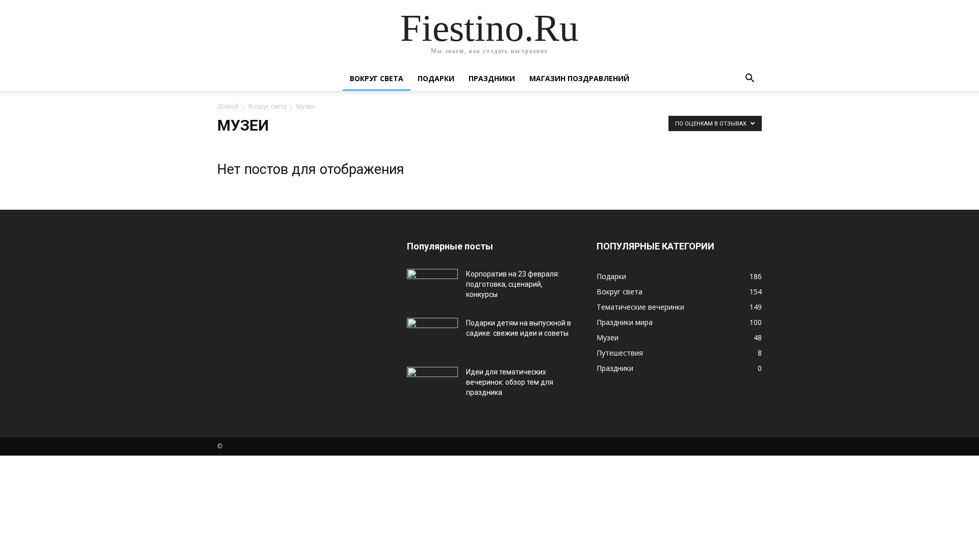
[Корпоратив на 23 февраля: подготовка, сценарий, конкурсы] (432, 287)
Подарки (436, 78)
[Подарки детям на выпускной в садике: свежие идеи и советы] (432, 336)
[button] (749, 79)
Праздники (492, 78)
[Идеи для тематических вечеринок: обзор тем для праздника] (432, 385)
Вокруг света (376, 78)
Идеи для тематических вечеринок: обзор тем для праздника (509, 382)
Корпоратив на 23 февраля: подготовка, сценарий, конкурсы (512, 284)
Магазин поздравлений (579, 78)
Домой (228, 106)
